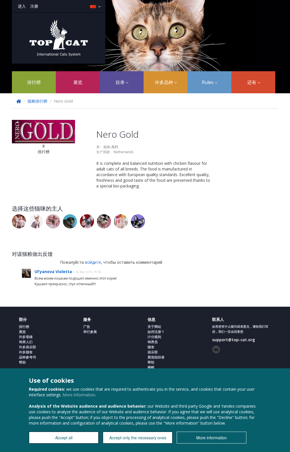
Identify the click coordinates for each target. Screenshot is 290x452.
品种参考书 (27, 357)
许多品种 (164, 82)
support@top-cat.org (233, 339)
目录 (121, 82)
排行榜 (34, 82)
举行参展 (90, 331)
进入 (22, 6)
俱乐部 (153, 352)
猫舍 (151, 347)
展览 (77, 82)
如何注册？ (156, 331)
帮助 (22, 362)
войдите (93, 262)
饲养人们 (26, 341)
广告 (86, 326)
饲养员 (153, 341)
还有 (252, 82)
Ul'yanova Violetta (54, 271)
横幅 (151, 367)
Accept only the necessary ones (137, 437)
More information (79, 394)
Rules (208, 82)
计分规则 (154, 336)
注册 (34, 6)
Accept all (63, 437)
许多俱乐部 (27, 347)
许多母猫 (26, 336)
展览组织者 (156, 357)
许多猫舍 (26, 352)
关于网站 (154, 326)
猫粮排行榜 (37, 101)
